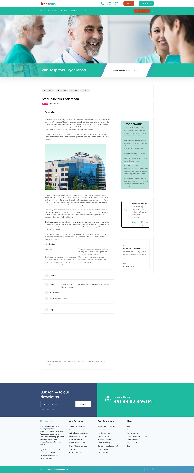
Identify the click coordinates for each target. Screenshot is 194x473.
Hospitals (73, 11)
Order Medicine (142, 11)
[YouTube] (149, 469)
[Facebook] (142, 469)
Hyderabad (56, 103)
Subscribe (83, 404)
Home (42, 11)
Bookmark (63, 90)
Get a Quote (146, 3)
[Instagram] (152, 469)
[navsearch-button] (152, 11)
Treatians (50, 469)
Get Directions (52, 365)
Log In (129, 3)
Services (83, 11)
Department (52, 11)
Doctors (64, 11)
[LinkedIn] (146, 469)
